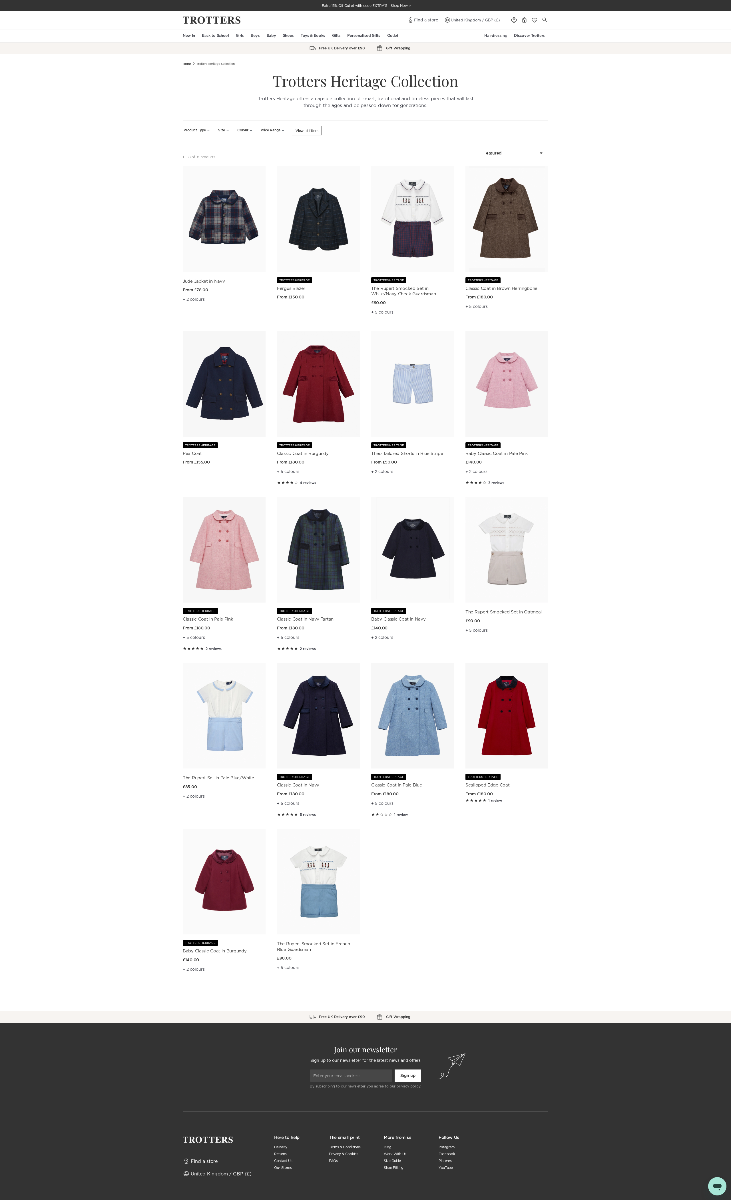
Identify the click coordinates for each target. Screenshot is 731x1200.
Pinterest (446, 1161)
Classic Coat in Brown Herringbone (501, 288)
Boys (255, 35)
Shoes (288, 35)
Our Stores (283, 1167)
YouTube (446, 1167)
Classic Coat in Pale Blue (396, 785)
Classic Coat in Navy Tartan (305, 619)
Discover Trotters (529, 35)
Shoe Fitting (393, 1167)
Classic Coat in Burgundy (303, 453)
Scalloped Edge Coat (487, 785)
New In (189, 35)
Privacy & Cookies (343, 1154)
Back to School (215, 35)
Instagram (447, 1147)
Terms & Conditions (344, 1147)
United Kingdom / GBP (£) (475, 20)
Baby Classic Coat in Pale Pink (496, 453)
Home (187, 64)
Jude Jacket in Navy (204, 281)
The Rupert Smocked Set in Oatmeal (503, 612)
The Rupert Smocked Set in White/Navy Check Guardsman (403, 291)
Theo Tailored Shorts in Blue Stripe (407, 453)
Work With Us (395, 1154)
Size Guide (392, 1161)
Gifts (336, 35)
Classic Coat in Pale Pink (208, 619)
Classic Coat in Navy (298, 785)
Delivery (280, 1147)
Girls (240, 35)
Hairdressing (495, 35)
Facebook (447, 1154)
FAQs (333, 1161)
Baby (271, 35)
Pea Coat (192, 453)
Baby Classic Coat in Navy (398, 619)
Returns (280, 1154)
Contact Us (283, 1161)
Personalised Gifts (363, 35)
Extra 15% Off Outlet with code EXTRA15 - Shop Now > (366, 5)
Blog (387, 1147)
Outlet (392, 35)
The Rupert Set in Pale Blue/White (218, 777)
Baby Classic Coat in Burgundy (214, 951)
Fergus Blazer (291, 288)
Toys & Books (313, 35)
